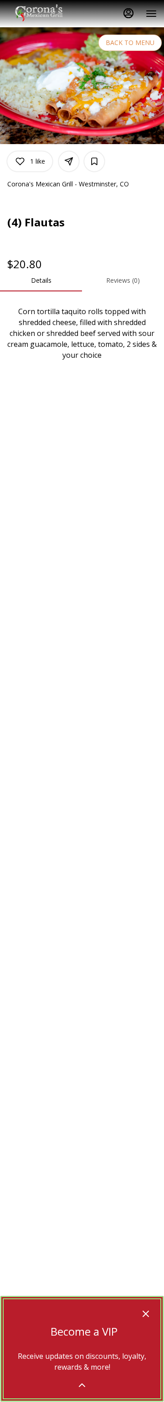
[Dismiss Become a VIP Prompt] (146, 1314)
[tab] (41, 280)
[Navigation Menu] (151, 13)
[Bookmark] (94, 161)
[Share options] (69, 161)
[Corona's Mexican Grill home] (48, 13)
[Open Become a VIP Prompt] (82, 1385)
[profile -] (128, 13)
